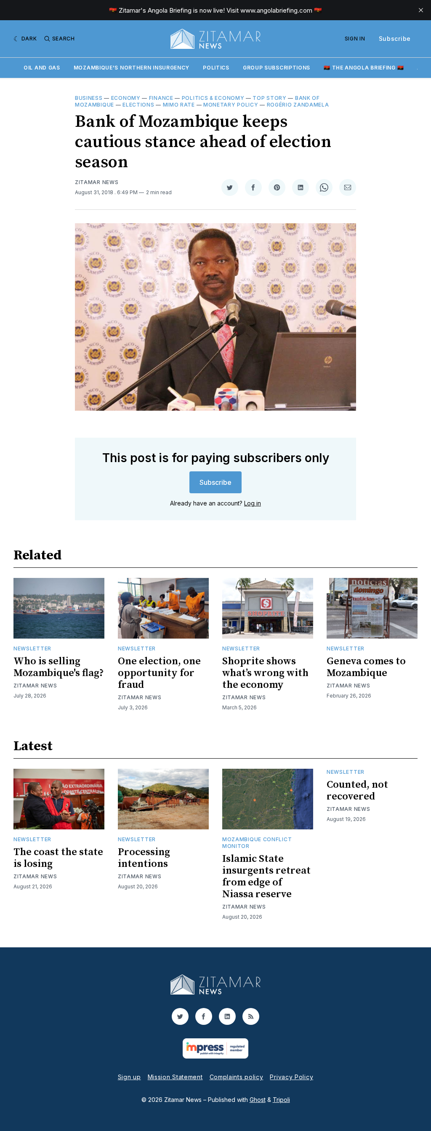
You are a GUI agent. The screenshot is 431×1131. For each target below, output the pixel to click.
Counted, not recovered (357, 790)
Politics (216, 67)
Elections (138, 105)
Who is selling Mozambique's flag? (58, 667)
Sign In (355, 38)
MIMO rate (179, 105)
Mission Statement (175, 1076)
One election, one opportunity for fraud (159, 673)
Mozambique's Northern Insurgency (131, 67)
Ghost (258, 1099)
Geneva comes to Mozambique (366, 667)
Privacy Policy (291, 1076)
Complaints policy (236, 1076)
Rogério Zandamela (298, 105)
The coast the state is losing (58, 858)
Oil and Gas (42, 67)
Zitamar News (96, 182)
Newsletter (32, 648)
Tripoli (281, 1099)
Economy (126, 98)
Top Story (269, 98)
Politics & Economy (213, 98)
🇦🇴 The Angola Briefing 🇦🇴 (364, 67)
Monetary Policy (230, 105)
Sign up (129, 1076)
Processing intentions (144, 858)
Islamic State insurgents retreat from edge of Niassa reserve (266, 877)
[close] (421, 10)
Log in (252, 503)
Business (89, 98)
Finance (161, 98)
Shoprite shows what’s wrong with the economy (265, 673)
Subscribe (395, 38)
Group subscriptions (276, 67)
